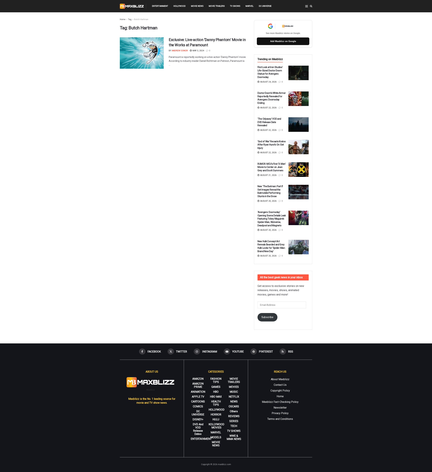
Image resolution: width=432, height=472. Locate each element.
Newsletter (280, 407)
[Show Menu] (306, 6)
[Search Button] (311, 6)
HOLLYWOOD (179, 6)
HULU (215, 419)
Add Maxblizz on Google (283, 41)
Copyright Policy (280, 390)
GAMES (215, 386)
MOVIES (234, 386)
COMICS (198, 406)
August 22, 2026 (268, 107)
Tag (129, 19)
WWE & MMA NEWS (234, 437)
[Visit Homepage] (132, 6)
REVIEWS (233, 416)
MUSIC (234, 391)
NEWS (234, 401)
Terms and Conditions (280, 419)
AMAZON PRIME (198, 385)
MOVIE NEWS (197, 6)
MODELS (215, 437)
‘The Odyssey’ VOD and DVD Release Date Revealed (269, 122)
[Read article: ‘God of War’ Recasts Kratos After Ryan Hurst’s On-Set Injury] (298, 147)
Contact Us (280, 384)
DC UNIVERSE (265, 6)
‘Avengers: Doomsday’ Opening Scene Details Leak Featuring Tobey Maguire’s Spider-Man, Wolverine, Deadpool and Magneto (272, 219)
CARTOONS (198, 401)
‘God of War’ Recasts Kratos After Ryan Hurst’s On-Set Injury (272, 144)
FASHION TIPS (215, 380)
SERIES (233, 421)
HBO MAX (216, 396)
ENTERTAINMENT (160, 6)
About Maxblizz (280, 379)
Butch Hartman (141, 19)
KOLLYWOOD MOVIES (216, 426)
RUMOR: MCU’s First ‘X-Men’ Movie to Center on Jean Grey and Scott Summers (272, 167)
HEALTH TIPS (216, 403)
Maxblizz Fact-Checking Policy (280, 401)
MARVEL (249, 6)
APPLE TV (198, 396)
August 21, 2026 (268, 175)
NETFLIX (234, 396)
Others (234, 411)
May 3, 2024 (198, 50)
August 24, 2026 (268, 82)
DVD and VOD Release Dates (198, 429)
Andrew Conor (180, 50)
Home (122, 19)
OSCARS (234, 406)
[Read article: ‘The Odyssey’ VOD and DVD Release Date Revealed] (298, 124)
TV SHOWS (235, 6)
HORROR (216, 414)
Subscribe (267, 317)
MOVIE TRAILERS (217, 6)
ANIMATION (198, 391)
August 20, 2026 (268, 201)
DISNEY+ (198, 419)
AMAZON (198, 378)
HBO (216, 391)
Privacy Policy (280, 413)
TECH (234, 426)
